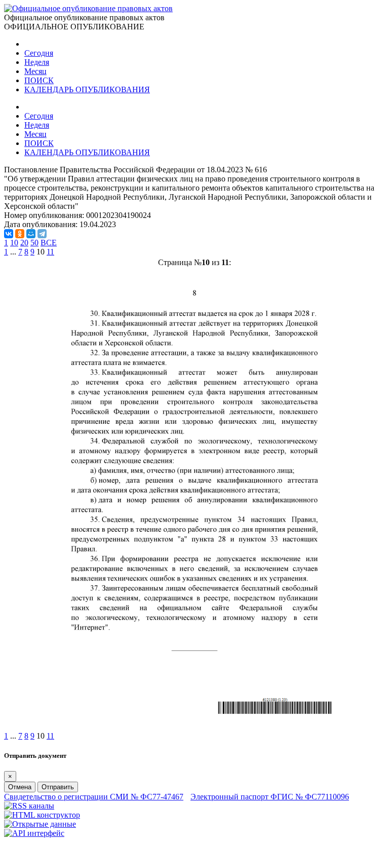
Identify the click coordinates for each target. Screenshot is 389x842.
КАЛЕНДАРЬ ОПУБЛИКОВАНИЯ (87, 89)
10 (14, 242)
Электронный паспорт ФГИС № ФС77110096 (269, 796)
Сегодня (38, 53)
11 (50, 251)
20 (24, 242)
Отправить (58, 787)
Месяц (35, 71)
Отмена (19, 787)
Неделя (36, 62)
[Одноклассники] (19, 233)
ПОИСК (39, 80)
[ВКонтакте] (8, 233)
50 (34, 242)
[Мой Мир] (30, 233)
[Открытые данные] (40, 824)
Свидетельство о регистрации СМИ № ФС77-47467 (93, 796)
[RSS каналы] (29, 805)
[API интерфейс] (34, 833)
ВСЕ (49, 242)
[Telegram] (42, 233)
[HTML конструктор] (42, 815)
